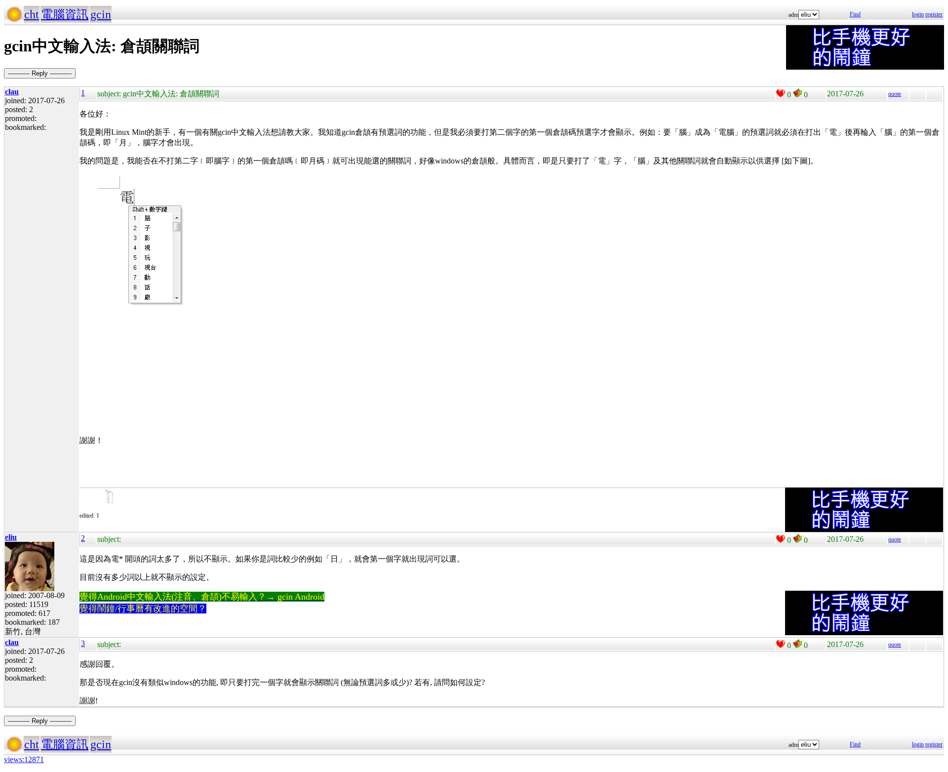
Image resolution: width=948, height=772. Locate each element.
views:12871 (24, 759)
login (918, 14)
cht (31, 14)
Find (855, 14)
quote (894, 93)
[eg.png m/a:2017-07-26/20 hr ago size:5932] (116, 515)
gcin (100, 14)
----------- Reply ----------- (40, 73)
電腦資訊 (64, 14)
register (934, 14)
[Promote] (780, 93)
